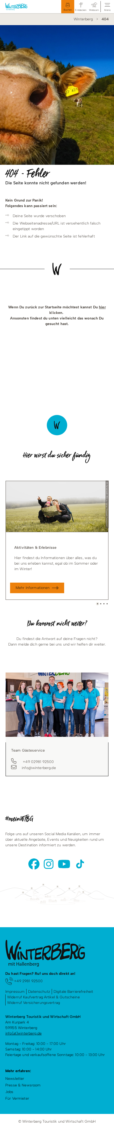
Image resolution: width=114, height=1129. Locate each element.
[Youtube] (64, 864)
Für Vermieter (17, 1098)
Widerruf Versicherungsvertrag (33, 1002)
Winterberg (83, 19)
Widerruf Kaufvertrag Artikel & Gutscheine (43, 997)
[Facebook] (34, 864)
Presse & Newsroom (23, 1085)
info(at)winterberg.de (23, 1033)
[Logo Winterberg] (21, 6)
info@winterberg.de (39, 768)
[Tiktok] (80, 864)
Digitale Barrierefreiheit (73, 991)
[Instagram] (49, 864)
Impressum (15, 991)
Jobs (9, 1092)
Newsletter (14, 1078)
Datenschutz (39, 991)
